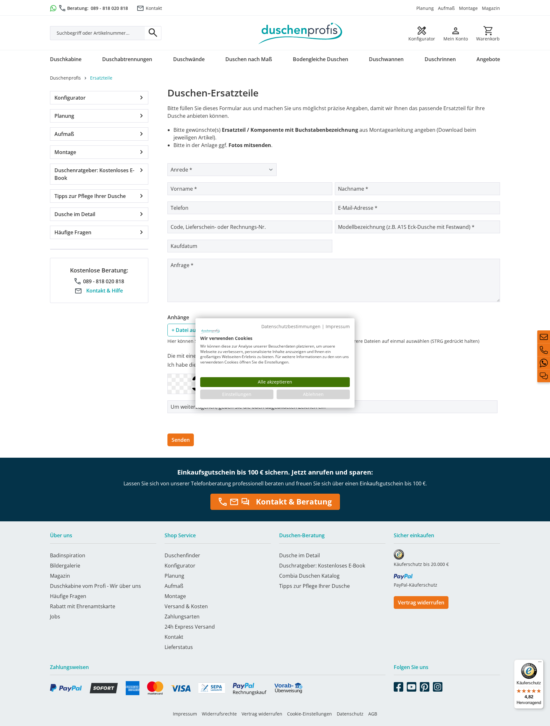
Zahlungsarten (182, 616)
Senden (181, 439)
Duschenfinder (182, 555)
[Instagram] (437, 685)
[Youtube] (411, 685)
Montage (468, 8)
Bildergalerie (65, 565)
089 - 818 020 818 (109, 8)
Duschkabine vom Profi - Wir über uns (95, 585)
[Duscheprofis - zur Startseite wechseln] (300, 33)
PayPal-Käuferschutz (415, 585)
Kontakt (154, 8)
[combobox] (97, 33)
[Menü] (540, 663)
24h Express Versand (190, 626)
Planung (425, 8)
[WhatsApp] (543, 362)
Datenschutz (350, 714)
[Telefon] (543, 349)
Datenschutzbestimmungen (291, 326)
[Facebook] (398, 685)
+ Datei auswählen (194, 330)
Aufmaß (446, 8)
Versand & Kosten (186, 606)
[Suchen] (153, 33)
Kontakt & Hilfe (104, 290)
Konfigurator (70, 97)
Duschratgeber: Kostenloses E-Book (322, 565)
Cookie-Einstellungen (309, 714)
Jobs (55, 616)
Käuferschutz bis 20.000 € (421, 564)
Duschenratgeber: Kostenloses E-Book (94, 174)
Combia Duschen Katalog (309, 575)
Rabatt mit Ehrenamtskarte (82, 606)
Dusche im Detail (74, 214)
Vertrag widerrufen (421, 602)
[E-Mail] (543, 336)
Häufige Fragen (72, 232)
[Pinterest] (424, 685)
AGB (372, 714)
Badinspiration (67, 555)
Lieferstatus (179, 647)
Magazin (491, 8)
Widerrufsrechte (219, 714)
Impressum (185, 714)
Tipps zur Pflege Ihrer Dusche (90, 196)
